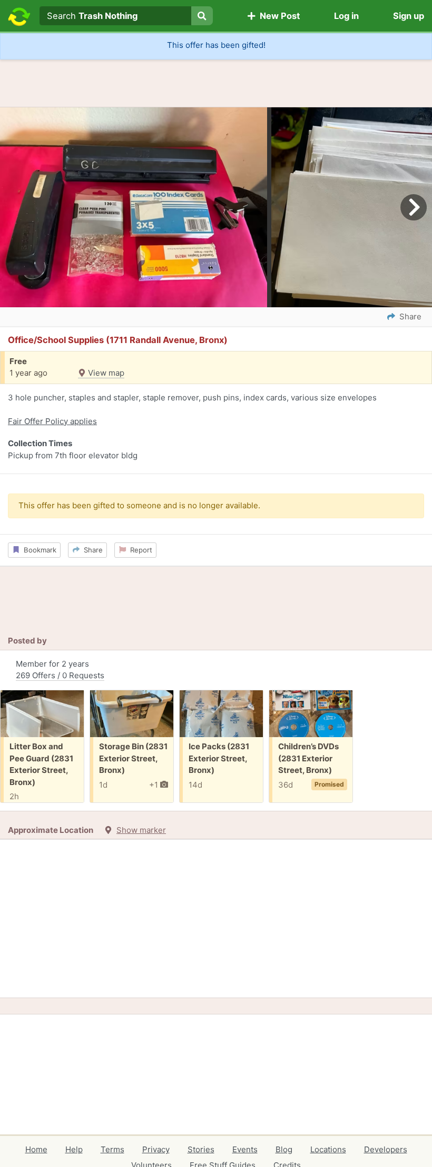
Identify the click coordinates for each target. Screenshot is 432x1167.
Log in (346, 16)
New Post (278, 16)
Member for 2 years (60, 670)
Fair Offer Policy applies (52, 421)
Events (245, 1149)
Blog (284, 1149)
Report (139, 550)
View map (105, 373)
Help (74, 1149)
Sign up (408, 16)
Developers (385, 1149)
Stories (201, 1149)
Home (36, 1149)
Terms (112, 1149)
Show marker (141, 830)
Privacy (156, 1149)
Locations (328, 1149)
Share (91, 550)
